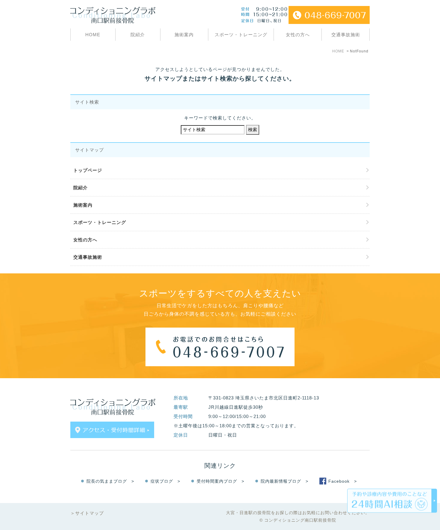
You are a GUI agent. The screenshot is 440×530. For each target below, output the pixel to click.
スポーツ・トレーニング (241, 34)
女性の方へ (298, 34)
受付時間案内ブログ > (220, 481)
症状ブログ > (165, 481)
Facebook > (342, 481)
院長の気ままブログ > (110, 481)
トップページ (87, 170)
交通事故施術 (345, 34)
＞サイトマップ (87, 513)
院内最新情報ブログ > (284, 481)
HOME (92, 34)
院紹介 (138, 34)
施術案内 (184, 34)
